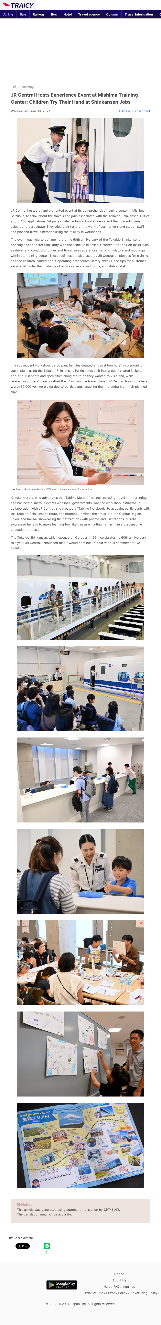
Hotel (67, 14)
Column (112, 14)
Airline (8, 14)
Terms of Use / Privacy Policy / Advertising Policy (120, 1293)
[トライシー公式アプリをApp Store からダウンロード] (25, 1285)
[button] (156, 5)
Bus (54, 14)
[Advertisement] (80, 50)
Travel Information (139, 14)
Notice (119, 1274)
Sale (23, 14)
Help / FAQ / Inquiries (119, 1286)
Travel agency (89, 14)
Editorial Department (134, 111)
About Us (119, 1280)
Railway (39, 14)
